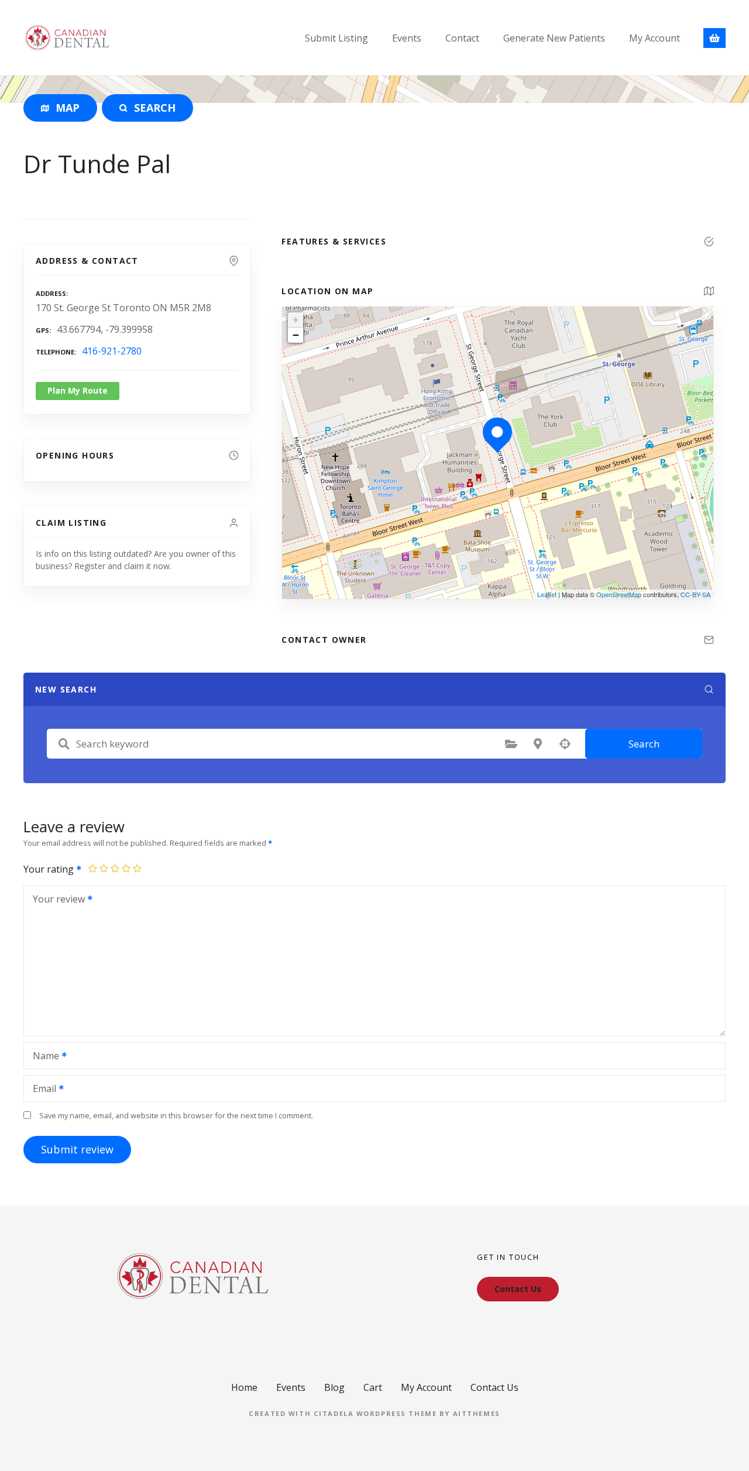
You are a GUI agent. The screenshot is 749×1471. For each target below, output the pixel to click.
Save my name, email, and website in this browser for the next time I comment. (176, 1115)
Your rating (49, 869)
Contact (462, 38)
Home (244, 1387)
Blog (334, 1387)
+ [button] (296, 320)
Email (41, 1089)
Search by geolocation (564, 744)
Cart (372, 1387)
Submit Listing (336, 38)
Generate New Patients (554, 38)
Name (42, 1057)
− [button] (296, 335)
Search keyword (63, 744)
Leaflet (546, 594)
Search (643, 743)
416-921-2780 (112, 351)
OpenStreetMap (618, 594)
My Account (654, 38)
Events (406, 38)
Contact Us (494, 1387)
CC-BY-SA (695, 594)
